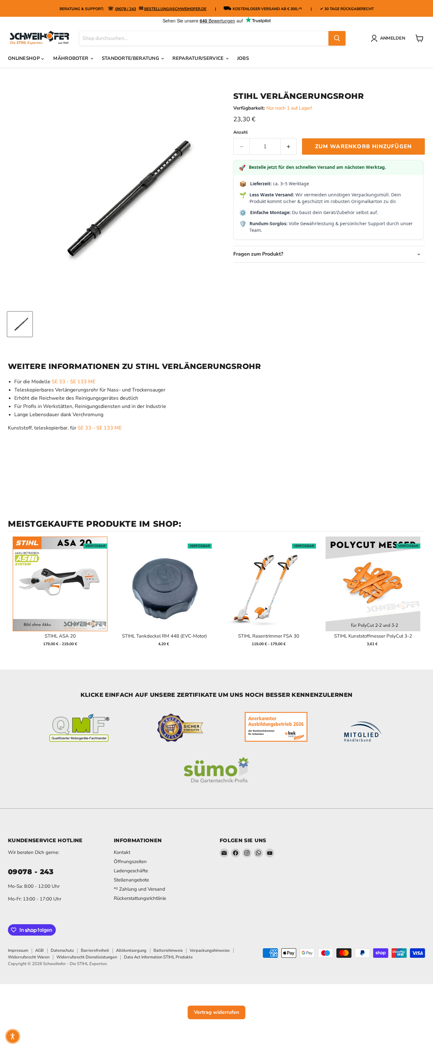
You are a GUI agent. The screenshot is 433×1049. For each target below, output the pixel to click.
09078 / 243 (125, 8)
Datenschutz (62, 950)
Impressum (18, 950)
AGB (39, 950)
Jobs (243, 58)
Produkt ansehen (60, 590)
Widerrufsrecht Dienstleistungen (86, 957)
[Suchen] (337, 38)
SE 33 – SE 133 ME (100, 427)
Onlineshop (24, 58)
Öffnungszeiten (130, 861)
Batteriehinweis (168, 950)
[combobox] (203, 38)
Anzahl (240, 132)
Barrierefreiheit (95, 950)
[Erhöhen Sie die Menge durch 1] (289, 146)
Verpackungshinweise (210, 950)
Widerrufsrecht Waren (28, 957)
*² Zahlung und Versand (139, 889)
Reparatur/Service (198, 58)
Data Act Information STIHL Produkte (158, 957)
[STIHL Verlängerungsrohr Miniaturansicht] (19, 324)
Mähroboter (71, 58)
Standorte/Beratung (131, 58)
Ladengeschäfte (131, 871)
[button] (12, 1036)
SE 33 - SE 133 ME (73, 381)
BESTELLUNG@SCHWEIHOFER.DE (175, 8)
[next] (418, 595)
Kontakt (122, 852)
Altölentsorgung (131, 950)
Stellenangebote (131, 880)
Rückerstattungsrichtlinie (140, 898)
